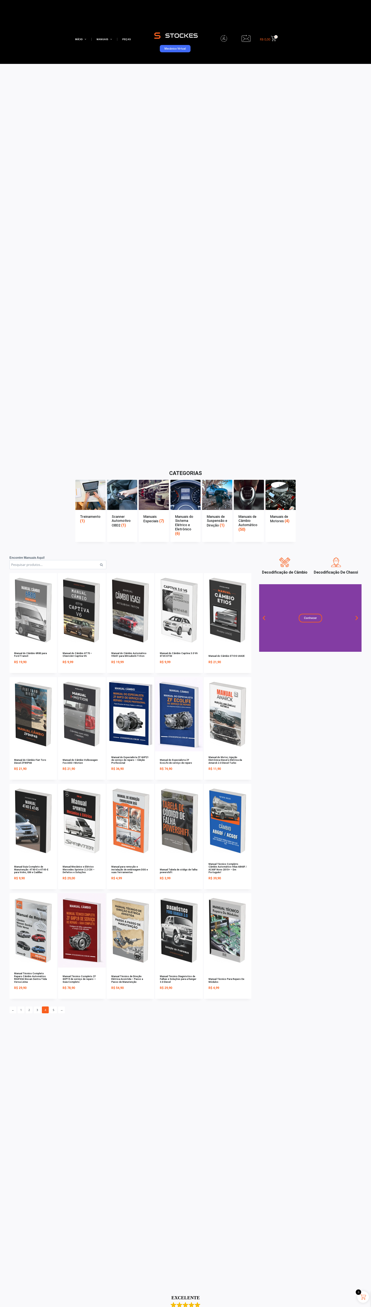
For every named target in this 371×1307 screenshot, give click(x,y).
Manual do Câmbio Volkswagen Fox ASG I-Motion (80, 761)
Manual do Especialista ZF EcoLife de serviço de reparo (176, 761)
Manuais (102, 39)
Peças (126, 39)
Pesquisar (102, 564)
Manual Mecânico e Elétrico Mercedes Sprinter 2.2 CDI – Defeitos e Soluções (78, 869)
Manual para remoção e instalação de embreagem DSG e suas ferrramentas (129, 869)
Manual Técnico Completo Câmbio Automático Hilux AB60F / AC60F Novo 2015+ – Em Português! (227, 868)
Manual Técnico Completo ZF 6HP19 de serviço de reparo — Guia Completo (79, 979)
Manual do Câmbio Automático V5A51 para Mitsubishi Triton (128, 654)
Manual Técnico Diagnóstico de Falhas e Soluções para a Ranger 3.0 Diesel (178, 979)
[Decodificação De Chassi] (336, 562)
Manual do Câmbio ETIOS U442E (226, 656)
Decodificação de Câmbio (284, 572)
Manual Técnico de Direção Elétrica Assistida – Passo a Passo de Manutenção (127, 979)
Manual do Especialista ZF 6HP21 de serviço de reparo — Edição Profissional (130, 760)
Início (79, 39)
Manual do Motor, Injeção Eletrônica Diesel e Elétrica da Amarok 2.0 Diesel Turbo (225, 760)
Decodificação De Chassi (336, 572)
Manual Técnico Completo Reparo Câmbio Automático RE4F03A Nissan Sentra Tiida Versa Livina (30, 977)
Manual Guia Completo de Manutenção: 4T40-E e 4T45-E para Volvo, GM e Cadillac (31, 869)
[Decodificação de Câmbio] (285, 562)
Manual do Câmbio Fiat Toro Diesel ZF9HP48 (30, 761)
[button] (264, 618)
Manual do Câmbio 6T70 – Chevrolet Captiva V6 (77, 654)
